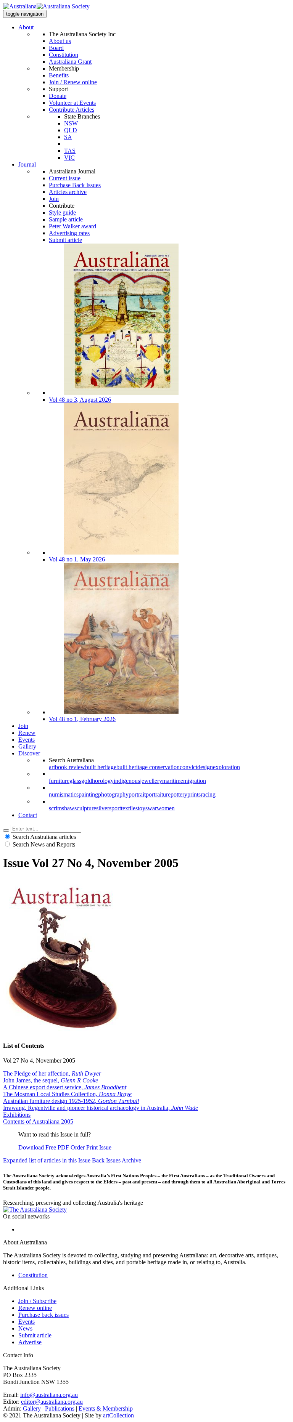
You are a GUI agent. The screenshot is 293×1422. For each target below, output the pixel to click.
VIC (69, 157)
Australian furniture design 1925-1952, (71, 1101)
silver (102, 808)
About (26, 27)
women (166, 808)
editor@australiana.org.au (52, 1401)
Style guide (62, 212)
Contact (27, 815)
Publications (59, 1408)
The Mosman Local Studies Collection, (67, 1094)
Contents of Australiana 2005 (38, 1121)
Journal (27, 164)
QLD (70, 130)
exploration (226, 767)
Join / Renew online (73, 82)
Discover (29, 753)
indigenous (127, 781)
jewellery (151, 781)
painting (88, 794)
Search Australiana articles (44, 837)
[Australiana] (46, 6)
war (152, 808)
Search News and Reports (44, 844)
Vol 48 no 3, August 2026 (80, 399)
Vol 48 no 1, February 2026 (82, 719)
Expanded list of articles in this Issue (46, 1160)
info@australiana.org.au (49, 1395)
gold (86, 781)
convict (188, 767)
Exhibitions (17, 1114)
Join (54, 199)
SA (68, 137)
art (52, 767)
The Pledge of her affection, (52, 1073)
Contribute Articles (71, 109)
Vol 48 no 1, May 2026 (77, 559)
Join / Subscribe (37, 1301)
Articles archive (68, 192)
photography (113, 794)
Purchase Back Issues (75, 185)
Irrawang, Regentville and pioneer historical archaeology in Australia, (100, 1108)
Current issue (64, 178)
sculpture (85, 808)
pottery (179, 794)
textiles (129, 808)
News (25, 1328)
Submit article (65, 240)
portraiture (158, 794)
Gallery (27, 746)
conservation (164, 767)
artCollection (118, 1415)
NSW (71, 123)
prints (194, 794)
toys (143, 808)
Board (56, 48)
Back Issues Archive (116, 1160)
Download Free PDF (43, 1147)
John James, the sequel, (50, 1080)
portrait (137, 794)
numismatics (64, 794)
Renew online (35, 1308)
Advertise (30, 1342)
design (205, 767)
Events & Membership (106, 1408)
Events (26, 739)
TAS (70, 150)
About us (60, 41)
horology (103, 781)
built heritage (100, 767)
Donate (57, 96)
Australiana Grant (70, 61)
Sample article (66, 219)
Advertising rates (69, 233)
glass (75, 781)
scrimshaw (61, 808)
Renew (26, 732)
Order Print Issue (91, 1147)
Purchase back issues (43, 1314)
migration (194, 781)
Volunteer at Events (72, 102)
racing (208, 794)
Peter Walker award (72, 226)
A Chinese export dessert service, (64, 1087)
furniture (59, 781)
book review (70, 767)
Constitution (63, 54)
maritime (172, 781)
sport (115, 808)
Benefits (59, 75)
